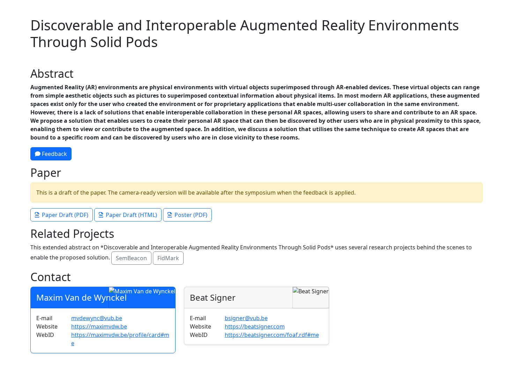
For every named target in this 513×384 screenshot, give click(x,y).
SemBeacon (131, 258)
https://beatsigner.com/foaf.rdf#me (272, 335)
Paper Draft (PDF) (65, 215)
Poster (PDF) (190, 215)
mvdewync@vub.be (96, 318)
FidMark (168, 258)
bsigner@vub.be (246, 318)
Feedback (53, 154)
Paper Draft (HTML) (131, 215)
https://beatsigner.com (255, 326)
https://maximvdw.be (99, 326)
